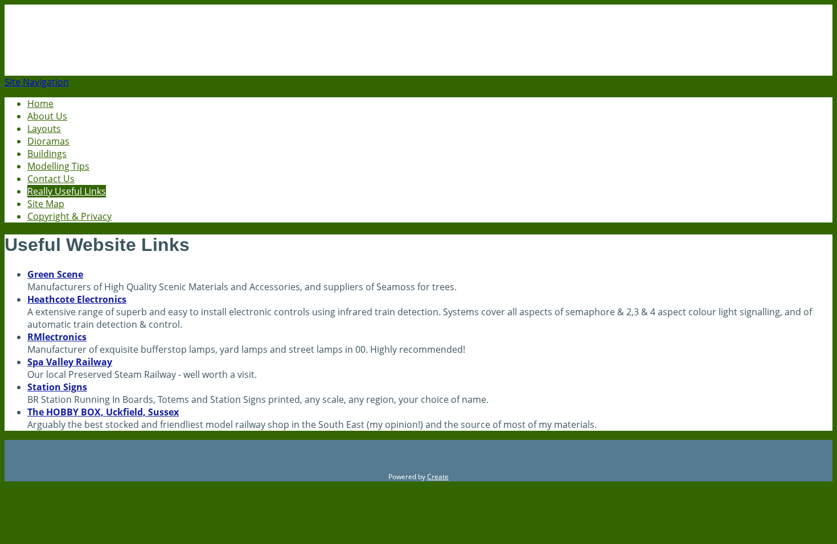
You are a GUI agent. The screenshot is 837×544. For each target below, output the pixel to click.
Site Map (45, 203)
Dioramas (48, 141)
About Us (47, 116)
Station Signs (57, 387)
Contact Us (51, 178)
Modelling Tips (58, 166)
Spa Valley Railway (69, 362)
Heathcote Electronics (76, 299)
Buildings (47, 153)
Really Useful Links (66, 191)
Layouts (44, 128)
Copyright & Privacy (69, 216)
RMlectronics (57, 337)
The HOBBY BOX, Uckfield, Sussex (103, 412)
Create (438, 476)
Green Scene (55, 274)
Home (40, 103)
